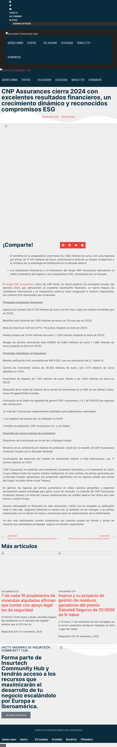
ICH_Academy (50, 43)
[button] (63, 245)
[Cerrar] (3, 745)
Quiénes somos (15, 43)
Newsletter (83, 43)
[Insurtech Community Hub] (15, 70)
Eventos (31, 43)
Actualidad (67, 43)
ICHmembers (14, 57)
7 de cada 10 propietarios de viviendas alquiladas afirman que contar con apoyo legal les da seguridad (28, 602)
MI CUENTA (13, 19)
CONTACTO (13, 12)
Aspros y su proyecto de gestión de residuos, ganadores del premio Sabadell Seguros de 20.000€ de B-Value (86, 605)
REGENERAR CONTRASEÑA (22, 23)
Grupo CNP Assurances (19, 284)
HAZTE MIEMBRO (15, 16)
